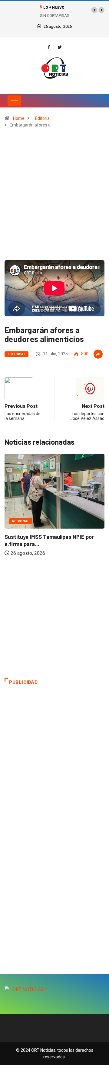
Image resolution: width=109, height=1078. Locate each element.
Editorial (43, 118)
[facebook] (49, 47)
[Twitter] (60, 47)
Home (19, 118)
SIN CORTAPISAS (54, 15)
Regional (20, 521)
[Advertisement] (54, 196)
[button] (94, 10)
